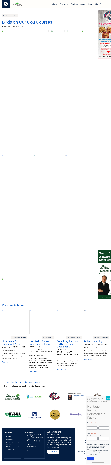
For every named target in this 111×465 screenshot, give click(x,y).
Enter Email (90, 435)
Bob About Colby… (93, 341)
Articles (54, 4)
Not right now (93, 454)
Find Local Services (78, 4)
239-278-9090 (31, 446)
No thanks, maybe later (98, 462)
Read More (6, 362)
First (88, 425)
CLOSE (108, 398)
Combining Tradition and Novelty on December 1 (67, 344)
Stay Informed (100, 4)
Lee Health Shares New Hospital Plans (39, 342)
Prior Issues (64, 4)
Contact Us (53, 451)
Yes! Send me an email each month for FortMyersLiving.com (99, 451)
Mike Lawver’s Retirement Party (11, 342)
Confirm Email (101, 435)
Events (90, 4)
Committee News (48, 337)
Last (99, 425)
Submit (91, 458)
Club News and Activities (10, 16)
